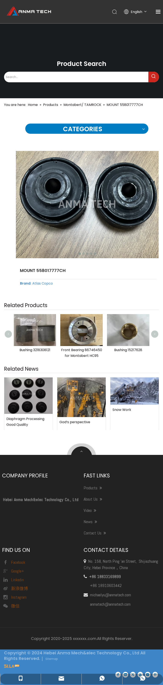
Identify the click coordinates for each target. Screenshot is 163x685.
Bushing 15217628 (128, 349)
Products (91, 488)
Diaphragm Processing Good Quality (25, 421)
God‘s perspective (74, 422)
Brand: (25, 283)
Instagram (19, 597)
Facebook (18, 562)
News (89, 521)
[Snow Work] (134, 391)
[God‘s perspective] (81, 397)
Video (88, 510)
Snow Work (121, 409)
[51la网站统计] (11, 666)
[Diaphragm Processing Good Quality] (28, 395)
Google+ (17, 571)
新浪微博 (19, 588)
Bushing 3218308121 (35, 349)
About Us (91, 499)
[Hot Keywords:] (153, 77)
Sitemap (51, 659)
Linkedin (17, 579)
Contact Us (93, 533)
